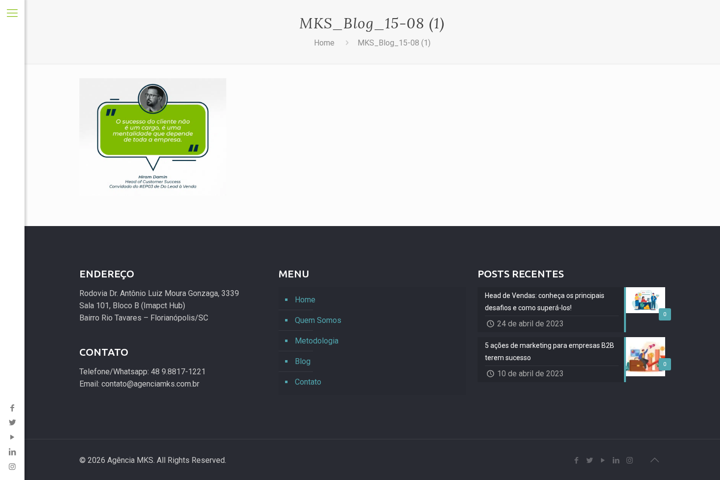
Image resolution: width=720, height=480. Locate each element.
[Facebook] (12, 407)
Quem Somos (318, 320)
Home (324, 42)
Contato (308, 382)
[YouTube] (12, 437)
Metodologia (316, 340)
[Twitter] (12, 422)
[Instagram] (629, 460)
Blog (303, 361)
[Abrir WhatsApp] (695, 455)
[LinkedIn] (12, 452)
